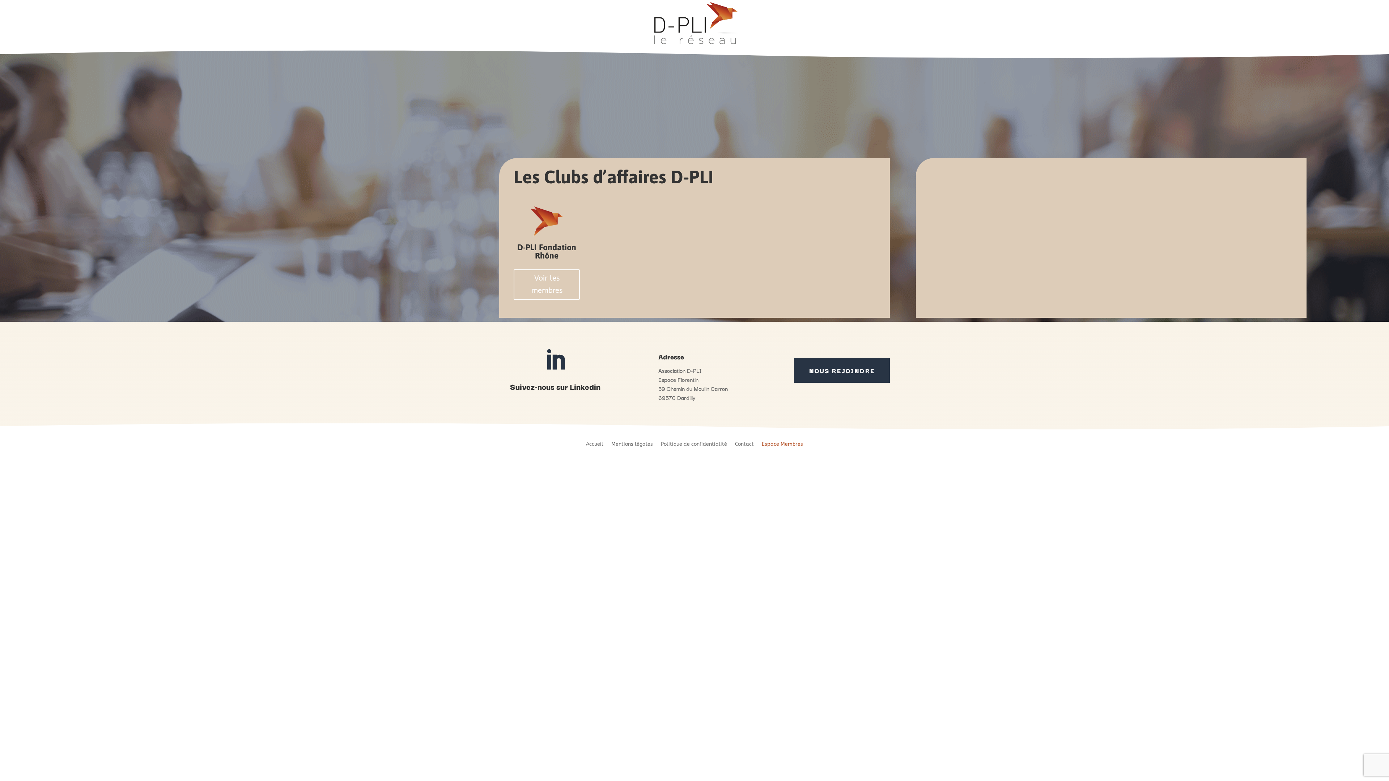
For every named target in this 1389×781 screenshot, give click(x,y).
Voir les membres (546, 284)
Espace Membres (782, 444)
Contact (744, 444)
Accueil (594, 444)
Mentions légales (632, 444)
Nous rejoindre (842, 370)
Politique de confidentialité (694, 444)
